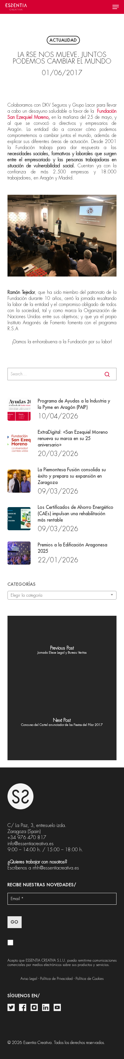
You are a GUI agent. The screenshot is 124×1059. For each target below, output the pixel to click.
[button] (115, 7)
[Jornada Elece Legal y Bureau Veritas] (62, 652)
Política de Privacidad (56, 978)
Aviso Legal (28, 978)
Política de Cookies (90, 978)
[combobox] (62, 595)
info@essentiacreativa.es (30, 844)
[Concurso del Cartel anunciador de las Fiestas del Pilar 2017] (62, 724)
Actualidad (63, 40)
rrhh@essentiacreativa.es (56, 868)
